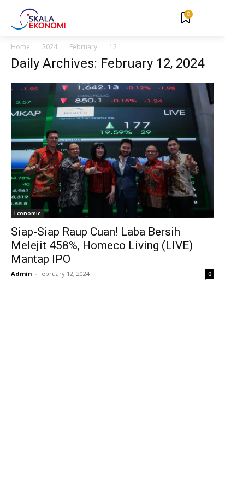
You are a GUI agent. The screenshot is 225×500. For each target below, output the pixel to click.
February (83, 46)
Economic (27, 213)
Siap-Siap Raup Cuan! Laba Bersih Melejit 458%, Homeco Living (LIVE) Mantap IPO (102, 245)
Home (20, 46)
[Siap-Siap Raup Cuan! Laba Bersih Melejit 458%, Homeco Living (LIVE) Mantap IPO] (112, 150)
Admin (21, 273)
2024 (49, 46)
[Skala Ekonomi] (38, 19)
